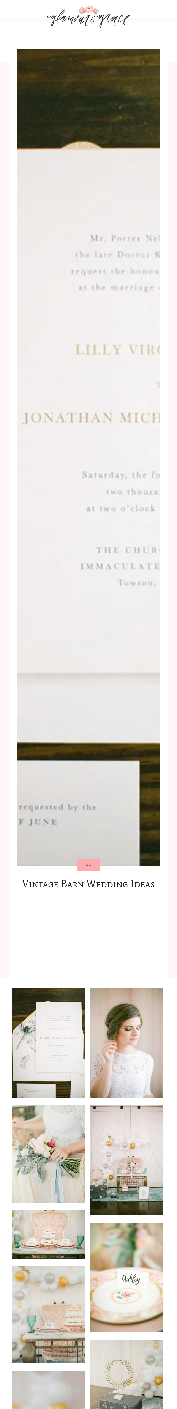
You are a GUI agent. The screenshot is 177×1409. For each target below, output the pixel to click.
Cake (89, 865)
